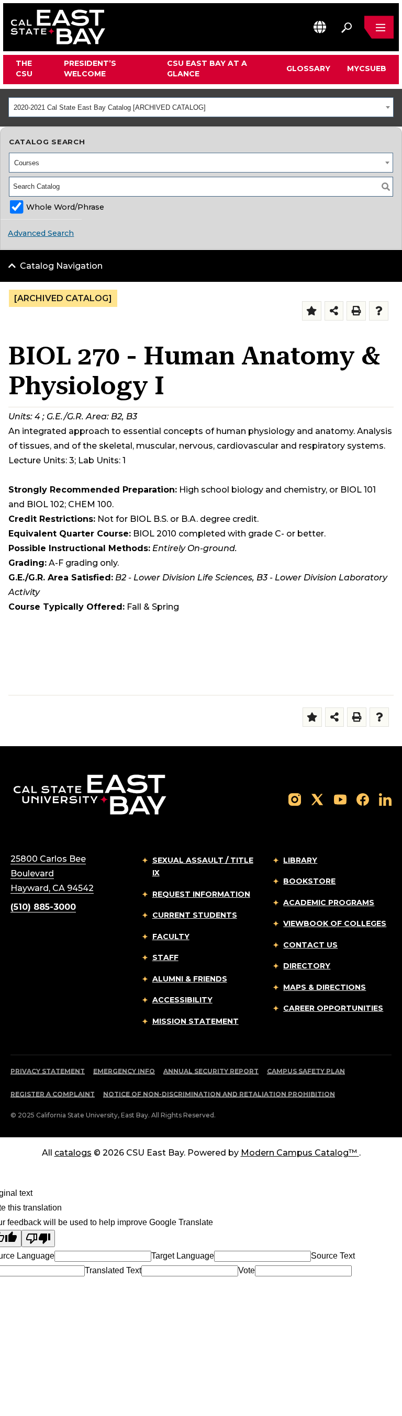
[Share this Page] (334, 311)
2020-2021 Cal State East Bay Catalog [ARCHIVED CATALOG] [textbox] (110, 107)
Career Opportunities (333, 1008)
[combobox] (201, 107)
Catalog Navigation (61, 266)
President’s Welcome (90, 68)
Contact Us (310, 945)
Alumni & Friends (189, 979)
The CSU (24, 68)
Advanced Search (41, 233)
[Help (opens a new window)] (378, 311)
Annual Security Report (211, 1071)
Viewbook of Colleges (334, 923)
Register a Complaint (52, 1094)
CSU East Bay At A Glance (207, 68)
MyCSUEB (366, 68)
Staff (165, 957)
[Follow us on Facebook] (362, 799)
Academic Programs (328, 902)
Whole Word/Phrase (65, 207)
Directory (306, 965)
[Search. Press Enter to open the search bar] (346, 27)
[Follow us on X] (317, 799)
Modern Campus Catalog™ (299, 1153)
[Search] (385, 187)
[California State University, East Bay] (89, 794)
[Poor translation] (38, 1238)
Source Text (333, 1255)
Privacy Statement (47, 1071)
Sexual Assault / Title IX (202, 866)
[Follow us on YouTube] (340, 799)
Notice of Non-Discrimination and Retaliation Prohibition (219, 1094)
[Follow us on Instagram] (294, 799)
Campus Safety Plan (306, 1071)
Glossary (308, 68)
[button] (320, 27)
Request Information (201, 894)
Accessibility (182, 999)
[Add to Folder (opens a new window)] (311, 311)
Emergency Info (124, 1071)
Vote (246, 1270)
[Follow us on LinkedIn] (385, 799)
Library (300, 860)
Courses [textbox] (26, 163)
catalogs (73, 1153)
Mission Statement (195, 1021)
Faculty (170, 936)
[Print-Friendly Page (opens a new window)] (356, 311)
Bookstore (309, 881)
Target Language (182, 1255)
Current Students (194, 915)
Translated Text (113, 1270)
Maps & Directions (324, 987)
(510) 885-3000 (43, 907)
